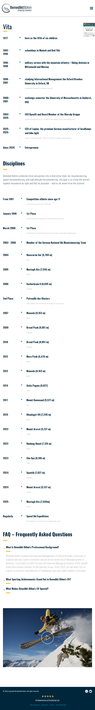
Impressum (44, 705)
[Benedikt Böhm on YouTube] (90, 691)
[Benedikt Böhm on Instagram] (86, 691)
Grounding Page (61, 705)
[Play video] (47, 638)
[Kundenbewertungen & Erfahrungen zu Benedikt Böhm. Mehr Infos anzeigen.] (89, 30)
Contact (52, 705)
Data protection (35, 705)
